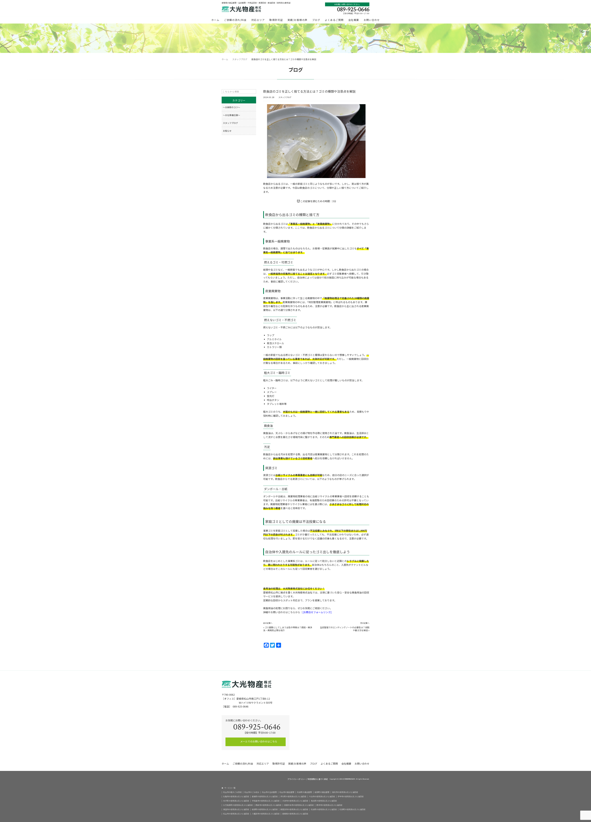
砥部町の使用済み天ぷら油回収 (265, 809)
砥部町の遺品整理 (322, 792)
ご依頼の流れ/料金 (235, 20)
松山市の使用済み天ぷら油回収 (236, 814)
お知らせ (227, 130)
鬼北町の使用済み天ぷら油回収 (324, 801)
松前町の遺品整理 (304, 792)
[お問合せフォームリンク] (317, 612)
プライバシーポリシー (296, 779)
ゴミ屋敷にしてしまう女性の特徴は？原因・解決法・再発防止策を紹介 (287, 629)
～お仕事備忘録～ (231, 115)
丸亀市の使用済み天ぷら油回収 (236, 796)
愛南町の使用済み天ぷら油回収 (265, 796)
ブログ (316, 20)
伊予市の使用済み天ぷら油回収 (351, 796)
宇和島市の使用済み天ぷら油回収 (265, 801)
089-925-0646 (353, 9)
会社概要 (353, 20)
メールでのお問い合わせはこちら (258, 741)
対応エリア (258, 20)
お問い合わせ (372, 20)
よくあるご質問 (334, 20)
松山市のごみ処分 (251, 792)
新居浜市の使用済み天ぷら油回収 (294, 809)
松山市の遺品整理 (286, 792)
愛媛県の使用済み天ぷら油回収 (295, 814)
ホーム (215, 20)
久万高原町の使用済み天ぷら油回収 (238, 805)
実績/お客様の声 (297, 20)
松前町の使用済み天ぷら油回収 (324, 809)
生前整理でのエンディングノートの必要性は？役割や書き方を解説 (344, 629)
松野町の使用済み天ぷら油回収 (352, 809)
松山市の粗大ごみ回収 (232, 792)
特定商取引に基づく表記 (318, 779)
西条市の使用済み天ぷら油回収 (268, 805)
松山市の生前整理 (269, 792)
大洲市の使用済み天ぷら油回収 (295, 801)
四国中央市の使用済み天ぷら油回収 (299, 805)
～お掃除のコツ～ (231, 107)
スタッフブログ (284, 97)
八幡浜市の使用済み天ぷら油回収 (265, 814)
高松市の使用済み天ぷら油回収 (345, 792)
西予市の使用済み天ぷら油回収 (329, 805)
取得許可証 (276, 20)
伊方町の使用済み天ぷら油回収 (293, 796)
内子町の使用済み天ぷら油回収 (236, 801)
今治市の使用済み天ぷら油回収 (322, 796)
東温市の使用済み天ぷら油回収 (236, 809)
